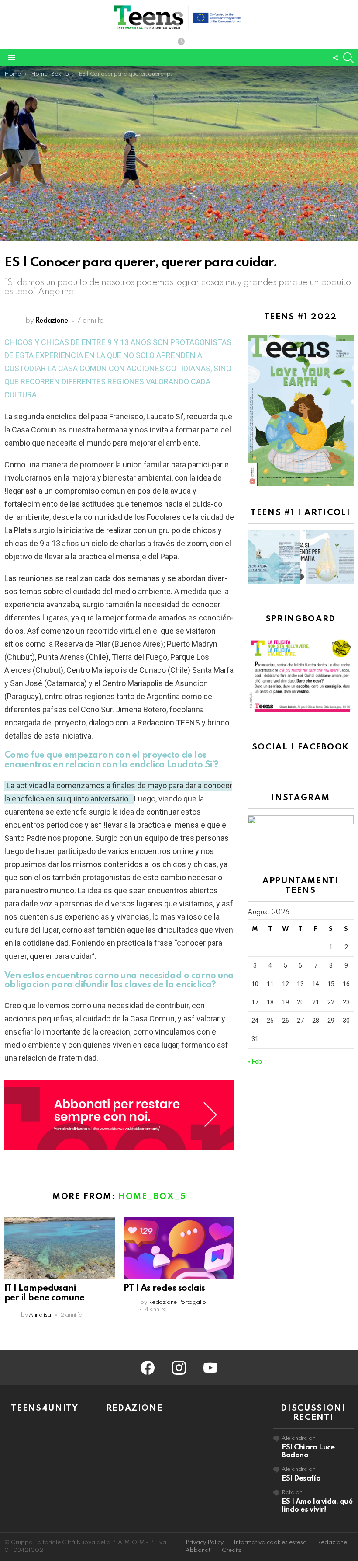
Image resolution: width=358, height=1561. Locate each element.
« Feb (255, 1061)
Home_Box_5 (152, 1196)
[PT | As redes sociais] (179, 1248)
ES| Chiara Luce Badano (308, 1451)
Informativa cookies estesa (270, 1542)
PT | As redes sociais (164, 1288)
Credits (231, 1550)
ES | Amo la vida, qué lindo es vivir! (317, 1505)
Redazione (332, 1542)
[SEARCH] (348, 57)
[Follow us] (335, 58)
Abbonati (199, 1550)
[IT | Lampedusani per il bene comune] (59, 1248)
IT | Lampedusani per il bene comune (44, 1293)
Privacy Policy (205, 1542)
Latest (181, 42)
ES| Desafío (301, 1478)
